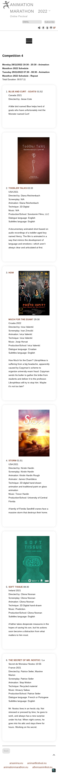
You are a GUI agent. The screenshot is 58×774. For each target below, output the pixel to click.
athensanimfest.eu (42, 767)
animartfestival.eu (37, 763)
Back (6, 751)
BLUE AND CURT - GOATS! (23, 91)
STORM (12, 460)
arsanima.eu (16, 763)
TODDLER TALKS (18, 188)
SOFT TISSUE (16, 587)
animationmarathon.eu (16, 767)
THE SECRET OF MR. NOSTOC (24, 660)
